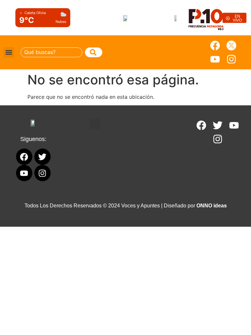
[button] (8, 52)
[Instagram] (231, 59)
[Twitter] (218, 125)
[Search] (93, 52)
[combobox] (51, 52)
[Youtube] (215, 59)
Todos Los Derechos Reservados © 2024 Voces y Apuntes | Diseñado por (126, 205)
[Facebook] (215, 45)
